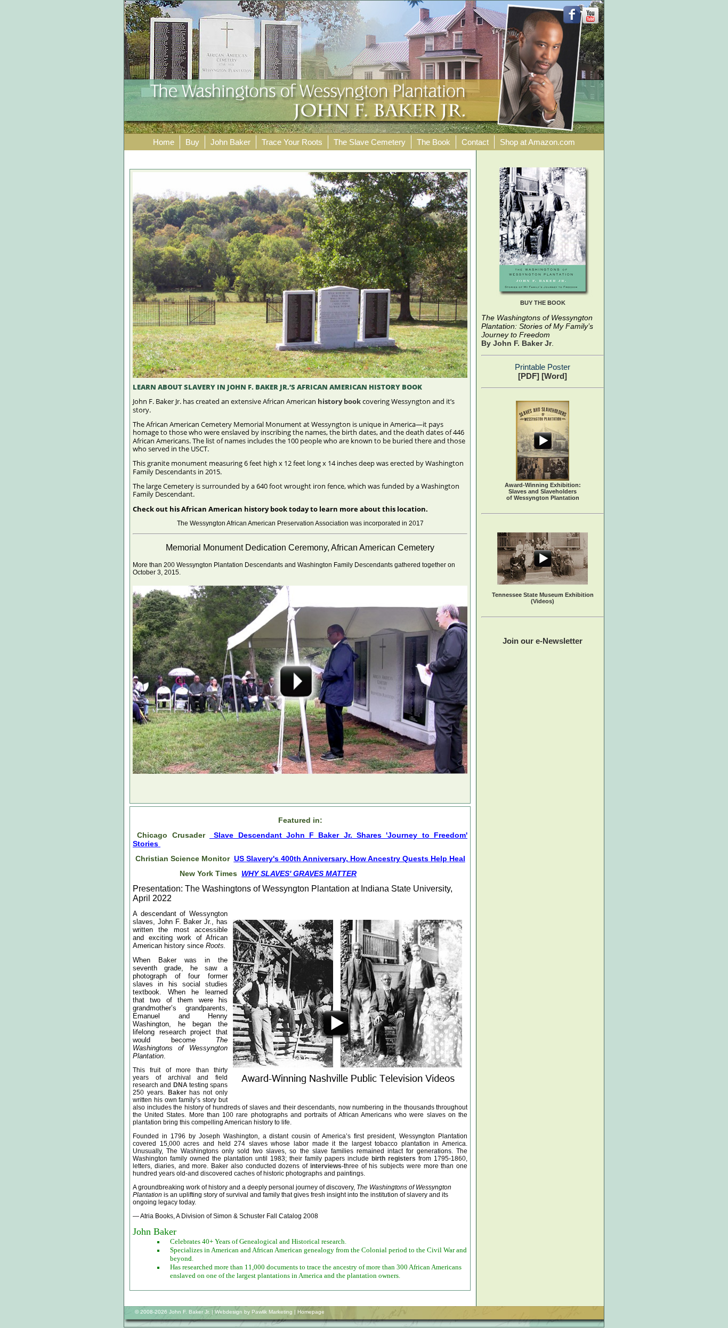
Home (163, 142)
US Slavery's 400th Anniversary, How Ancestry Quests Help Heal (349, 858)
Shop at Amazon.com (537, 142)
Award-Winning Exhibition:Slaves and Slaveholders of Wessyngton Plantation (543, 491)
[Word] (554, 375)
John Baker (230, 142)
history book (339, 401)
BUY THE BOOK (542, 302)
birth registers (394, 1158)
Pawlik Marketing (272, 1312)
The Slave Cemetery (370, 142)
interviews (326, 1166)
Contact (475, 142)
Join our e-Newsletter (543, 640)
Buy (192, 142)
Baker (177, 1092)
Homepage (311, 1312)
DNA (180, 1085)
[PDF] (528, 375)
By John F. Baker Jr (516, 343)
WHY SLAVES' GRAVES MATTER (299, 873)
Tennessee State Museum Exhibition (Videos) (543, 598)
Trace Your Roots (292, 142)
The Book (433, 142)
